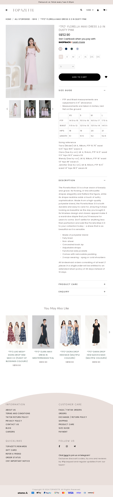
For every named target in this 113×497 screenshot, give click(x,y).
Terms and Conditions (18, 413)
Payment (63, 431)
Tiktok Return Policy (17, 417)
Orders (63, 413)
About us (11, 410)
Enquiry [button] (64, 291)
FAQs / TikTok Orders (70, 410)
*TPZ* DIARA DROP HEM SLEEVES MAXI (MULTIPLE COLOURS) (96, 354)
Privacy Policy (14, 421)
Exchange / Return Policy (73, 417)
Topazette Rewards (16, 446)
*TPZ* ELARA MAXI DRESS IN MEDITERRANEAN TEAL (43, 354)
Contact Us (12, 424)
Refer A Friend (13, 454)
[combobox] (90, 10)
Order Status (13, 457)
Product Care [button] (68, 284)
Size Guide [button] (65, 90)
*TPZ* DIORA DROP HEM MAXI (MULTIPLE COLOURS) (70, 354)
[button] (7, 109)
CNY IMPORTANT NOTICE (18, 461)
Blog (8, 428)
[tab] (83, 90)
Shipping (63, 421)
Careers (10, 431)
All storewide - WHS (26, 19)
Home (8, 19)
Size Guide (64, 428)
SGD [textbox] (89, 10)
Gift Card (11, 450)
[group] (15, 109)
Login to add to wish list (106, 77)
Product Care (66, 424)
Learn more (79, 42)
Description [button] (67, 180)
